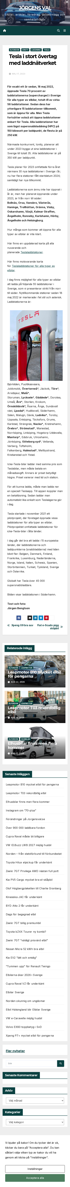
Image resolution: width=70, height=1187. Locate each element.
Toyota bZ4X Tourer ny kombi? (26, 931)
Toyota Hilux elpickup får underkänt (29, 862)
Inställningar (35, 1169)
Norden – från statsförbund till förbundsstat (34, 853)
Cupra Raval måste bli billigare (25, 836)
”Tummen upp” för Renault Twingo (28, 966)
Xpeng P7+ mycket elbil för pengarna (30, 1035)
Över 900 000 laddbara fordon (25, 827)
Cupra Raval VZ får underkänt (25, 983)
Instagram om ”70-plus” (21, 810)
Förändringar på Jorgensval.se (25, 819)
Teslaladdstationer (32, 252)
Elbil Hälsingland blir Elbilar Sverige (28, 1009)
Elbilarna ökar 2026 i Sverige (24, 975)
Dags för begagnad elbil (21, 914)
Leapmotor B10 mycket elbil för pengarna (34, 674)
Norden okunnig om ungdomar (25, 1001)
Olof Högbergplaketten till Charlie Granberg (33, 888)
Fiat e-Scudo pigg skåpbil (48, 627)
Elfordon (14, 50)
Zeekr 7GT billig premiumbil (23, 923)
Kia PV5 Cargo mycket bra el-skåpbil (29, 879)
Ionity (25, 50)
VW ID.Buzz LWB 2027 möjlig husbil (28, 845)
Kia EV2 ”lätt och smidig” (21, 957)
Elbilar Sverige (15, 992)
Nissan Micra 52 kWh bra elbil (25, 949)
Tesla (46, 50)
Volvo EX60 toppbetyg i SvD (24, 1027)
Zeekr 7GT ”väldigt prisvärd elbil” (27, 940)
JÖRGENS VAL (35, 8)
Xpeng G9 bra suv (22, 625)
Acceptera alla (35, 1177)
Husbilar (25, 739)
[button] (58, 30)
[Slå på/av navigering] (65, 30)
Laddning (36, 50)
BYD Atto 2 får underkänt (22, 905)
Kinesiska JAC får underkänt (24, 897)
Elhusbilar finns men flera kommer (32, 745)
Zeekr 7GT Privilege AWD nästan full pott (32, 871)
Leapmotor (26, 668)
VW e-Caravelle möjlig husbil (24, 1018)
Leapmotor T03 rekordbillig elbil (34, 709)
